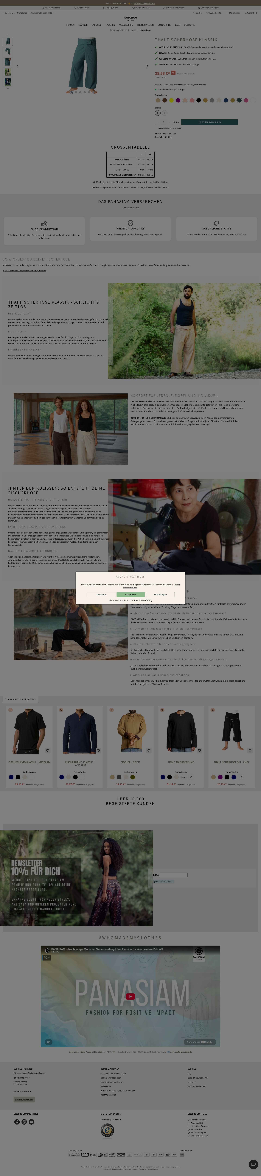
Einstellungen (160, 594)
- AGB (125, 600)
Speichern (101, 594)
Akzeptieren (130, 594)
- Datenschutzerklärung (141, 600)
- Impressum (115, 600)
